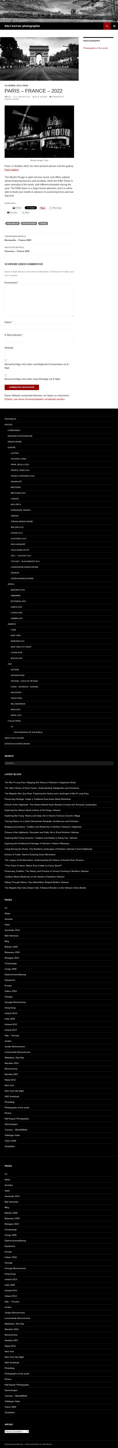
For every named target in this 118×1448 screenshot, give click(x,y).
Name (9, 322)
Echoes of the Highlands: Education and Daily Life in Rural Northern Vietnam (42, 832)
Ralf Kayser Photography (17, 1118)
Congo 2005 (16, 613)
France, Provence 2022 (23, 476)
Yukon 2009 (16, 653)
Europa (8, 985)
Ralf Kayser (41, 97)
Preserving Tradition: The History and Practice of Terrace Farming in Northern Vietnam (47, 871)
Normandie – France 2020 (18, 238)
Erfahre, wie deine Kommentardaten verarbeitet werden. (35, 399)
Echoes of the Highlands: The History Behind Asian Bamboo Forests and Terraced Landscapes (51, 804)
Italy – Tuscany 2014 (21, 556)
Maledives (16, 692)
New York (16, 635)
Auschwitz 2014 (18, 539)
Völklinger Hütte (20, 550)
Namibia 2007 (17, 618)
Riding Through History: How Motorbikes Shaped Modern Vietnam (37, 882)
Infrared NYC (18, 641)
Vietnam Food (18, 675)
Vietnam (15, 670)
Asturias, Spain (18, 459)
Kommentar (12, 282)
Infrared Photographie (20, 436)
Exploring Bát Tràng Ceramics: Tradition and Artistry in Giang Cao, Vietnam (41, 838)
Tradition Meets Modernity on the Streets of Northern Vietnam (35, 876)
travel (43, 223)
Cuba (13, 630)
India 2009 (15, 710)
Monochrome (15, 442)
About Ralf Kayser (14, 738)
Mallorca (16, 504)
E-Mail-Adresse (14, 335)
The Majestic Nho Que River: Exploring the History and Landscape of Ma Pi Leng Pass (47, 793)
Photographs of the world (95, 48)
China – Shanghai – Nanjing (24, 687)
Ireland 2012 (17, 527)
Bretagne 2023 (18, 493)
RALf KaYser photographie (22, 26)
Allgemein (10, 86)
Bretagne (16, 487)
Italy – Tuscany (12, 1035)
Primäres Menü (114, 26)
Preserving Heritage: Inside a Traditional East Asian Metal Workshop (38, 799)
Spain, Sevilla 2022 (20, 465)
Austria (15, 453)
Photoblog (12, 223)
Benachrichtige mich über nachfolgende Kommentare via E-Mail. (37, 366)
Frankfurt (16, 482)
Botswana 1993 (18, 601)
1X (12, 727)
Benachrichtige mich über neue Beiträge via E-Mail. (33, 379)
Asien (7, 924)
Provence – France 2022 (17, 249)
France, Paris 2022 (20, 470)
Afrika (7, 913)
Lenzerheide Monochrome (24, 567)
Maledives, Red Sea (14, 1057)
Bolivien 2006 (11, 947)
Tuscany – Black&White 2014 (25, 561)
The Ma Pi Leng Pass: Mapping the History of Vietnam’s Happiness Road (40, 782)
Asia (10, 664)
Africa (11, 584)
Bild (9, 97)
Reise (25, 86)
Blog (7, 941)
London (15, 499)
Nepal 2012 (16, 715)
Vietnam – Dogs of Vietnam (24, 681)
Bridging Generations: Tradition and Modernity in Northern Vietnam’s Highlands (43, 827)
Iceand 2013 (17, 533)
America (12, 624)
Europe (12, 447)
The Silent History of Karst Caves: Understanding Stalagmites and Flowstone (42, 788)
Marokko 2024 (18, 590)
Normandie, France (21, 510)
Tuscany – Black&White (16, 1129)
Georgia (15, 573)
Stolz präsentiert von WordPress (38, 1444)
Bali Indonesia (18, 704)
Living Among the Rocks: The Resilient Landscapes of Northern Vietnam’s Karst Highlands (48, 849)
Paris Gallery (12, 169)
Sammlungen (11, 1124)
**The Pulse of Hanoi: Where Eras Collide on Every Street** (33, 865)
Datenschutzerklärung (17, 744)
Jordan (14, 516)
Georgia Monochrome (22, 578)
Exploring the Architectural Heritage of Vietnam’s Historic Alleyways (37, 843)
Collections (14, 721)
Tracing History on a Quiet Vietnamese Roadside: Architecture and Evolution (42, 821)
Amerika (9, 919)
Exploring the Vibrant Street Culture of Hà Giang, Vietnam (33, 810)
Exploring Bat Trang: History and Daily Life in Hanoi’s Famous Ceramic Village (42, 815)
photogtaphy (29, 223)
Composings (14, 430)
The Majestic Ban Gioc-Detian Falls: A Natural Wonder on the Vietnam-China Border (45, 888)
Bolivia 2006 (16, 658)
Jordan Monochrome (22, 521)
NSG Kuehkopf (18, 544)
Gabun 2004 (16, 607)
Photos (8, 425)
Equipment (10, 980)
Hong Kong (16, 698)
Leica (19, 86)
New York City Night (21, 647)
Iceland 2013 (11, 1013)
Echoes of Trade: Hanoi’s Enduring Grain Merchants (30, 854)
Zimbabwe (15, 596)
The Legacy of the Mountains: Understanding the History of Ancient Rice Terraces (44, 860)
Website (9, 347)
